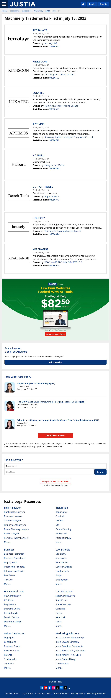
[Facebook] (49, 687)
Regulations (10, 604)
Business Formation (14, 553)
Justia (4, 11)
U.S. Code (8, 600)
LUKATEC (38, 93)
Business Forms (12, 646)
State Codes (62, 600)
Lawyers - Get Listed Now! (55, 481)
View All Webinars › (55, 435)
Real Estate (9, 575)
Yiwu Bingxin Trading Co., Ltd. (60, 74)
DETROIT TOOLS (43, 186)
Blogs (58, 575)
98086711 (54, 140)
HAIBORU (39, 155)
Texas (59, 621)
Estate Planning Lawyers (16, 529)
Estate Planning (63, 529)
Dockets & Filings (12, 621)
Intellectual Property (14, 566)
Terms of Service (61, 693)
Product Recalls (11, 650)
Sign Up (103, 4)
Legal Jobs (9, 637)
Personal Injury (63, 537)
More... (7, 542)
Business (9, 549)
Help (49, 693)
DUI (57, 524)
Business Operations (14, 558)
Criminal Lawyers (12, 520)
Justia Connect (12, 693)
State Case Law (63, 604)
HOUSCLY (39, 218)
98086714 (54, 168)
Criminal (60, 516)
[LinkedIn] (41, 687)
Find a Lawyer (13, 460)
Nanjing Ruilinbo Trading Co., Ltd (61, 105)
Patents (8, 654)
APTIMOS (38, 124)
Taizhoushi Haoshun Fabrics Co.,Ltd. (63, 231)
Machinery (38, 11)
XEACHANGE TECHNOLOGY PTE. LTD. (64, 262)
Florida (59, 613)
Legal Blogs (10, 641)
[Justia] (22, 4)
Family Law (61, 533)
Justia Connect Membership (70, 637)
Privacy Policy (78, 693)
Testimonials (62, 663)
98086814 (54, 234)
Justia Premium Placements (69, 646)
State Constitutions (65, 595)
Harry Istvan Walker (55, 165)
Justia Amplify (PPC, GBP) (68, 654)
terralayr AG (51, 43)
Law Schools (63, 549)
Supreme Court (12, 608)
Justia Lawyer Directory (67, 641)
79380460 (54, 46)
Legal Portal (27, 693)
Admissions (61, 558)
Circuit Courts (11, 613)
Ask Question (55, 362)
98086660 (54, 109)
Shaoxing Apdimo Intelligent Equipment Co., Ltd (69, 137)
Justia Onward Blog (65, 659)
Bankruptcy (61, 511)
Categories (26, 11)
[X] (65, 687)
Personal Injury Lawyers (16, 537)
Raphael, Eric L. (52, 196)
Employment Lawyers (15, 524)
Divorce (59, 520)
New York (60, 617)
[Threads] (57, 687)
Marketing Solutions (67, 633)
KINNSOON (40, 61)
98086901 (54, 265)
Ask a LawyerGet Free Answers (15, 350)
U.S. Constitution (12, 595)
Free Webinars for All (18, 376)
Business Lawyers (13, 516)
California (60, 608)
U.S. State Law (64, 591)
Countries (9, 663)
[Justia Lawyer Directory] (69, 687)
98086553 (54, 77)
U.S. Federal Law (14, 591)
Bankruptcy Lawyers (14, 511)
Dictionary (61, 553)
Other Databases (14, 633)
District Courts (11, 617)
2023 (47, 11)
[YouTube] (45, 687)
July (54, 11)
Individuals (62, 507)
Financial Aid (62, 562)
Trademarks (14, 11)
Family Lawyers (11, 533)
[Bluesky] (61, 687)
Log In (92, 4)
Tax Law (8, 579)
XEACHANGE (40, 249)
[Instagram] (53, 687)
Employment (10, 562)
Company (40, 693)
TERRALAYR (40, 30)
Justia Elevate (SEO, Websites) (70, 650)
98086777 (54, 199)
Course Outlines (64, 566)
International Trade (14, 571)
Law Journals (62, 571)
